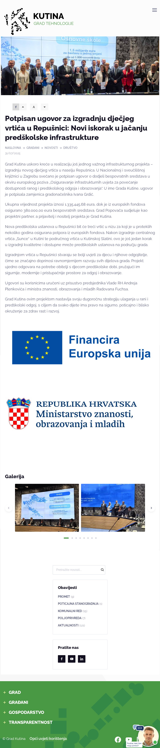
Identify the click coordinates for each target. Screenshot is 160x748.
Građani (32, 147)
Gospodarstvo (26, 712)
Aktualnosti (71, 625)
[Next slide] (151, 508)
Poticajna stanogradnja (80, 603)
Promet (66, 596)
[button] (66, 538)
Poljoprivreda (71, 618)
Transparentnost (30, 722)
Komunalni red (72, 611)
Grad (15, 692)
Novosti (51, 147)
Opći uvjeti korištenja (48, 738)
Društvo (70, 147)
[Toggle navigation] (154, 10)
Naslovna (13, 147)
